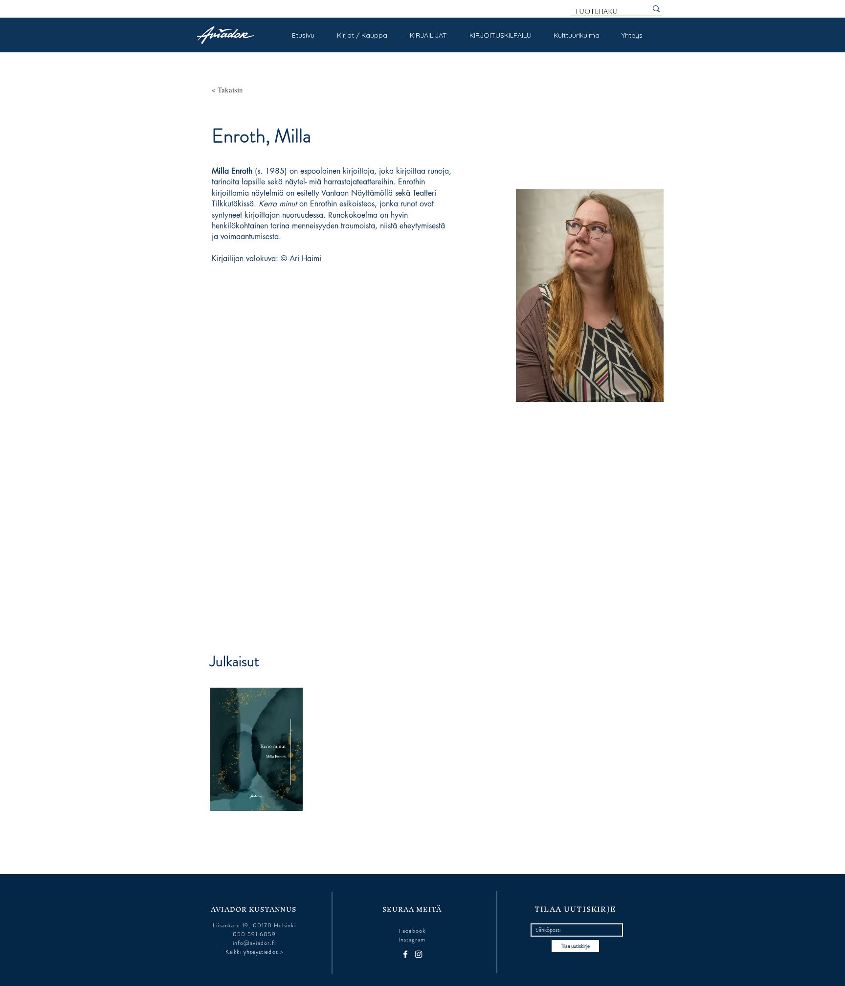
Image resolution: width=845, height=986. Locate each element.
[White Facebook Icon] (405, 954)
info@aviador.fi (254, 943)
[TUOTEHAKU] (656, 9)
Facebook (412, 930)
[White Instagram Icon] (418, 954)
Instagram (412, 939)
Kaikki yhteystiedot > (254, 951)
